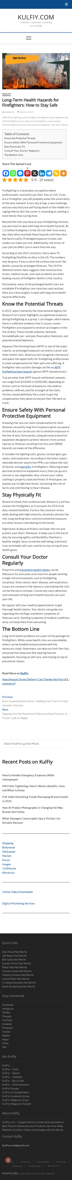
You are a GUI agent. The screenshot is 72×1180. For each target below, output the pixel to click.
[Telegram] (49, 171)
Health (6, 93)
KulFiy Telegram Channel (16, 1103)
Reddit (6, 1035)
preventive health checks (35, 569)
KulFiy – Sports (11, 1073)
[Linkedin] (42, 171)
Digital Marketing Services (18, 903)
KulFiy (24, 673)
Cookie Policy (35, 1166)
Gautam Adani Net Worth (17, 971)
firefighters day (45, 117)
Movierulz (8, 872)
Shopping (7, 843)
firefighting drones (17, 124)
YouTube (7, 1020)
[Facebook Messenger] (20, 171)
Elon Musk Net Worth (14, 951)
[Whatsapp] (13, 171)
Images (6, 864)
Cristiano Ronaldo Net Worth (19, 982)
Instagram (8, 1008)
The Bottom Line (13, 154)
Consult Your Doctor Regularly (22, 150)
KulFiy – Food (10, 1069)
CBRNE (6, 117)
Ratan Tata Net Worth (14, 967)
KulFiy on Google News (15, 1092)
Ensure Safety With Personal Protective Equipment (33, 142)
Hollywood (8, 851)
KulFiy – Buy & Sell (13, 1080)
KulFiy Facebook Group (15, 1096)
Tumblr (6, 1031)
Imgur (5, 1039)
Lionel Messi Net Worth (15, 978)
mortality (25, 466)
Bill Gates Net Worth (14, 959)
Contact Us (25, 1162)
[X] (34, 171)
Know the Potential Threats (20, 138)
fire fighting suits (18, 117)
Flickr (5, 1043)
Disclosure (17, 1166)
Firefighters (32, 117)
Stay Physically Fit (14, 146)
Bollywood (8, 847)
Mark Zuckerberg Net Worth (18, 986)
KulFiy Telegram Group (15, 1099)
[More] (63, 171)
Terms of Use (53, 1166)
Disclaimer (61, 1162)
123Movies (9, 868)
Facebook (7, 1004)
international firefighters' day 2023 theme (47, 124)
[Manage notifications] (8, 1160)
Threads (6, 1016)
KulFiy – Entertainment (15, 1084)
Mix (4, 1047)
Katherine (9, 112)
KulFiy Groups (10, 1088)
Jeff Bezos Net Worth (14, 955)
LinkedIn (7, 1023)
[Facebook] (6, 171)
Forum (6, 860)
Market (6, 855)
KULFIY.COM (36, 17)
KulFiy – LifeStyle (12, 1076)
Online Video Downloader (17, 891)
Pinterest (7, 1027)
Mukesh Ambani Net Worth (18, 974)
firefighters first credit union (22, 121)
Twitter (6, 1012)
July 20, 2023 (26, 112)
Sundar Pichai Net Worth (16, 963)
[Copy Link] (56, 171)
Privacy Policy (43, 1162)
